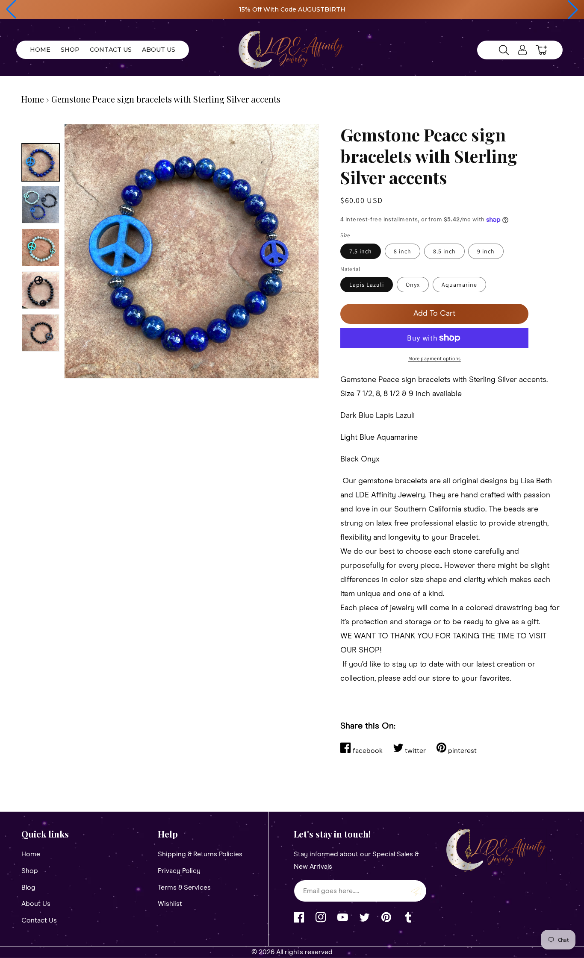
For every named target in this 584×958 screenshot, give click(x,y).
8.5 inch (444, 251)
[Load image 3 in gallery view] (40, 247)
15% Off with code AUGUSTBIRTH (292, 9)
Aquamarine (459, 284)
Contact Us (39, 920)
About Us (35, 903)
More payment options (434, 358)
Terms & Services (184, 887)
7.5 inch (360, 251)
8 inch (402, 251)
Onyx (413, 284)
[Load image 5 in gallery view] (40, 333)
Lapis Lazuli (366, 284)
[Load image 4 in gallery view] (40, 290)
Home (32, 99)
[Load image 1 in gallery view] (40, 162)
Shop (29, 870)
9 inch (486, 251)
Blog (28, 887)
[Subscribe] (416, 891)
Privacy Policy (179, 870)
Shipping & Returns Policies (200, 854)
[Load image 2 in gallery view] (40, 204)
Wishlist (170, 903)
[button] (11, 9)
